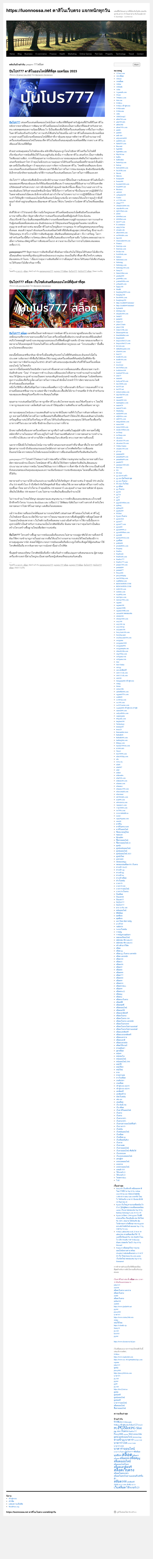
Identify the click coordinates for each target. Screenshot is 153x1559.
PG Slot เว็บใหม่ (122, 483)
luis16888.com (121, 384)
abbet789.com (121, 119)
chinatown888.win (122, 205)
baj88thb (119, 149)
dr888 (118, 213)
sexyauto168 (120, 629)
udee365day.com (122, 756)
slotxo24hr (120, 689)
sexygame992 (121, 645)
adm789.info (120, 122)
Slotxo (118, 686)
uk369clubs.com (122, 797)
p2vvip (118, 451)
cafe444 (119, 192)
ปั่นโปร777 (73, 271)
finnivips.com (121, 246)
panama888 (120, 454)
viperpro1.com (121, 805)
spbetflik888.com (122, 691)
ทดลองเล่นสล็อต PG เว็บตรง (127, 864)
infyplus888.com (122, 313)
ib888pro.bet (120, 311)
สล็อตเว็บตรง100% (121, 1473)
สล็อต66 (119, 969)
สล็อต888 (119, 978)
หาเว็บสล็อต (121, 1077)
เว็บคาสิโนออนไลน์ (123, 1110)
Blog (20, 53)
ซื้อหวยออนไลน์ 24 (123, 843)
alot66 (118, 130)
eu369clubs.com (122, 235)
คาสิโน (119, 824)
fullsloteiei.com (121, 259)
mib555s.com (121, 419)
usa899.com (120, 799)
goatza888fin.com (122, 281)
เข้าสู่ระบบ (13, 1498)
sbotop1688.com (122, 618)
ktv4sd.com (120, 346)
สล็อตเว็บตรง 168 (123, 1018)
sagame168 (120, 605)
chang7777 (120, 203)
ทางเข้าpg (120, 872)
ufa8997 (119, 767)
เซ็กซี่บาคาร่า (131, 1485)
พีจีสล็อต (119, 913)
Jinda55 (119, 316)
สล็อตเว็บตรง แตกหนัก (125, 1021)
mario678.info (121, 408)
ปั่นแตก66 (120, 897)
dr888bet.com (121, 216)
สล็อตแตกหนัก (121, 1042)
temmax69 (120, 726)
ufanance (119, 786)
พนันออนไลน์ (121, 910)
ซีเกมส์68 (119, 837)
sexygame (119, 640)
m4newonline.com (122, 392)
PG (117, 470)
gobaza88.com (121, 284)
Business (29, 53)
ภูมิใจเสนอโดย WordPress (127, 1512)
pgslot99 (119, 527)
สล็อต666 (119, 972)
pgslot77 (119, 521)
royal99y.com (121, 594)
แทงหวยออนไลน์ (122, 1167)
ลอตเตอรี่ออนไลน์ (123, 937)
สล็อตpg (119, 994)
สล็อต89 (119, 980)
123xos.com (120, 73)
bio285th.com (121, 170)
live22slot (119, 365)
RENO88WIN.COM (123, 583)
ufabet (118, 772)
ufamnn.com (120, 783)
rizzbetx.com (120, 591)
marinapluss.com (122, 402)
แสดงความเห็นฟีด (16, 1504)
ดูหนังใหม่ (120, 856)
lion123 (119, 354)
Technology (121, 53)
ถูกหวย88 (119, 859)
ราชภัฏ (119, 932)
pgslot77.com (121, 524)
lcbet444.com (121, 351)
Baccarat (119, 146)
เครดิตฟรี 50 (121, 1094)
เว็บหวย (119, 1142)
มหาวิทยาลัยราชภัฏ (124, 921)
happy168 (119, 286)
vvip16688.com (121, 807)
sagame (118, 602)
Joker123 (119, 321)
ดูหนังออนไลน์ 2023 (123, 853)
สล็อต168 (119, 959)
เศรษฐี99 (119, 1158)
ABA (118, 114)
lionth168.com (121, 357)
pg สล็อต (119, 486)
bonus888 (119, 181)
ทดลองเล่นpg (121, 861)
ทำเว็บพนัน (120, 880)
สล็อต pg (119, 951)
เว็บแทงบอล (121, 1153)
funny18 (119, 270)
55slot (118, 95)
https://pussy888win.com (123, 1373)
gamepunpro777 (46, 271)
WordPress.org (14, 1506)
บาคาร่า (19, 271)
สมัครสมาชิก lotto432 (124, 940)
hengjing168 (120, 294)
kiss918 (116, 1333)
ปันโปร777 (120, 905)
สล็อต (25, 271)
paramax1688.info (122, 465)
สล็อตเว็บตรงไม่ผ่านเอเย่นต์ (126, 1026)
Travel (131, 53)
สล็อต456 (119, 964)
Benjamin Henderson (44, 75)
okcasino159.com (122, 440)
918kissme (120, 111)
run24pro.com (121, 597)
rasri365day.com (122, 578)
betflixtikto (120, 159)
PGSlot (118, 513)
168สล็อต (119, 81)
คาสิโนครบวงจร (122, 826)
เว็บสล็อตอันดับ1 (122, 1140)
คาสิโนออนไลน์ (122, 829)
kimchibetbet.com (122, 335)
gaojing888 (120, 276)
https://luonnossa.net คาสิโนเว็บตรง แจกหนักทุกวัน (58, 10)
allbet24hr (119, 124)
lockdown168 (121, 370)
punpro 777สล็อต (61, 271)
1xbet (118, 89)
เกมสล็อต (119, 1083)
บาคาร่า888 (132, 1443)
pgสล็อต (119, 540)
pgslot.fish (120, 519)
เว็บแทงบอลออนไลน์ (124, 1156)
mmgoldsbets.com (122, 421)
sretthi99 (119, 697)
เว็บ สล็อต (120, 1107)
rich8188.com (121, 589)
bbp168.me (120, 154)
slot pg (118, 667)
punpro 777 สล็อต (61, 565)
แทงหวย (119, 1164)
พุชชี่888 (119, 915)
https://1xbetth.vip (120, 1325)
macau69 (119, 397)
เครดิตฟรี (120, 1091)
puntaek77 (120, 570)
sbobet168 (120, 616)
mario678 (119, 405)
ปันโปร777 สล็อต (84, 271)
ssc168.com (120, 702)
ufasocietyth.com (122, 791)
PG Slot (119, 473)
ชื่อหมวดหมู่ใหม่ (122, 832)
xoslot (118, 816)
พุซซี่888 (119, 918)
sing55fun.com (121, 654)
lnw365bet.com (121, 367)
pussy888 (117, 1312)
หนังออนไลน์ (121, 1059)
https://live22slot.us (121, 1389)
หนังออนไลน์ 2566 (123, 1061)
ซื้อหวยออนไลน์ (122, 840)
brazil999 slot (121, 186)
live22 (140, 1425)
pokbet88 (119, 543)
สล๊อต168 (120, 1481)
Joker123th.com (122, 330)
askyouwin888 (121, 138)
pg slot (116, 1330)
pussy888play (121, 575)
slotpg (118, 683)
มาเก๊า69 (119, 924)
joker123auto (121, 324)
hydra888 (119, 308)
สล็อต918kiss (121, 986)
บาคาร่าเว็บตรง (122, 891)
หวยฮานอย (120, 1075)
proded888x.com (122, 546)
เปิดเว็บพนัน (121, 1096)
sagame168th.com (122, 610)
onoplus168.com (122, 448)
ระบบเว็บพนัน (121, 929)
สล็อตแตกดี (120, 1040)
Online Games (85, 53)
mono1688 (120, 424)
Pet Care (98, 53)
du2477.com (120, 222)
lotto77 (118, 375)
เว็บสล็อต (119, 1134)
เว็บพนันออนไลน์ (122, 1131)
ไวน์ (117, 1180)
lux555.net (120, 386)
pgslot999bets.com (123, 532)
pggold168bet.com (122, 502)
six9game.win (121, 656)
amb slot (119, 135)
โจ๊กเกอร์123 (121, 1172)
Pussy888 (119, 573)
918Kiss (119, 103)
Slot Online (120, 664)
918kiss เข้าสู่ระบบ (123, 105)
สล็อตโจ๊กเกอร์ (121, 1045)
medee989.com (121, 413)
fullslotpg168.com (122, 267)
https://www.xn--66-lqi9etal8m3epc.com (128, 1359)
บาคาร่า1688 (119, 1446)
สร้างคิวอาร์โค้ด (122, 945)
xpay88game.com (122, 818)
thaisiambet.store (122, 732)
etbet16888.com (121, 232)
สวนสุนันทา (120, 1048)
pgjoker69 (119, 510)
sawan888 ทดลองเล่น (124, 613)
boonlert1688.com (122, 184)
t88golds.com (121, 718)
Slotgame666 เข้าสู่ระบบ (125, 681)
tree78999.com (121, 753)
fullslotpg (119, 262)
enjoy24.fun (120, 227)
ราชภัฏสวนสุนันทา (123, 934)
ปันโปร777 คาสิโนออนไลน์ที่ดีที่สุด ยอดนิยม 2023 (43, 71)
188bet (118, 84)
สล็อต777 (119, 975)
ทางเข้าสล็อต (121, 878)
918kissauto (120, 108)
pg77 (118, 497)
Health (62, 53)
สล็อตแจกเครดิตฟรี (123, 1034)
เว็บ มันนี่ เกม (121, 1104)
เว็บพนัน (119, 1129)
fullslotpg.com (121, 265)
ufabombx (119, 775)
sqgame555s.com (122, 694)
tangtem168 (120, 721)
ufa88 (118, 764)
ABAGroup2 (120, 116)
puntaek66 (120, 567)
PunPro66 (119, 554)
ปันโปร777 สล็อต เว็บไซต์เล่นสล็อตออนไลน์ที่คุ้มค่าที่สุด (47, 281)
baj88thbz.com (121, 151)
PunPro (119, 551)
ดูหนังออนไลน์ (121, 851)
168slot (118, 78)
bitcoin (118, 173)
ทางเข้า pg (120, 870)
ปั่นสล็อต (119, 894)
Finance (53, 53)
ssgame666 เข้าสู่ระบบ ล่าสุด (126, 708)
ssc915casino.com (122, 705)
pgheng (118, 505)
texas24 (119, 729)
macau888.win (121, 400)
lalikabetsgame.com (123, 348)
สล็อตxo (119, 996)
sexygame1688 (121, 643)
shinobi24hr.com (122, 651)
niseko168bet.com (122, 429)
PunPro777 (120, 559)
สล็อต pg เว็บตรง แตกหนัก (126, 953)
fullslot (118, 257)
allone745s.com (121, 127)
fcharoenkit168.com (123, 240)
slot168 (118, 678)
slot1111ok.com (122, 672)
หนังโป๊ (119, 1064)
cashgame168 (121, 195)
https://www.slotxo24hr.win (123, 1317)
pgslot (116, 1309)
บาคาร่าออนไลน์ (122, 888)
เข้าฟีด (11, 1501)
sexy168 (119, 621)
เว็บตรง (119, 1113)
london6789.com (122, 373)
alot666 (118, 132)
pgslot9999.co (121, 529)
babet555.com (121, 143)
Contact (140, 53)
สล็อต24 (119, 961)
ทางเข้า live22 (121, 867)
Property (109, 53)
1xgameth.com (121, 92)
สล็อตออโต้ (120, 1010)
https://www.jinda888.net (123, 1306)
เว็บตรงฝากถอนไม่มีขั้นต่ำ (126, 1123)
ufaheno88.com (121, 780)
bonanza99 (120, 178)
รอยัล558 (119, 926)
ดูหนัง (118, 845)
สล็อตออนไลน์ (121, 1007)
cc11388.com (121, 200)
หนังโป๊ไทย (118, 1322)
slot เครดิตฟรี (121, 670)
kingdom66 (120, 338)
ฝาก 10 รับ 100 (121, 907)
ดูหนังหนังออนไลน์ (123, 848)
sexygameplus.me (122, 648)
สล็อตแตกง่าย (121, 1037)
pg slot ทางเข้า (121, 475)
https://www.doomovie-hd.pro (124, 1341)
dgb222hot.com (121, 211)
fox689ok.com (121, 254)
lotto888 (119, 378)
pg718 (118, 494)
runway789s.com (122, 600)
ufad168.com (121, 778)
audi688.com (120, 141)
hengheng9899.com (123, 292)
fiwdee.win (120, 251)
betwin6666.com (122, 168)
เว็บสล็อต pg (121, 1137)
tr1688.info (120, 748)
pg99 (118, 500)
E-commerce (41, 53)
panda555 (119, 462)
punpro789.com (121, 564)
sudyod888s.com (122, 713)
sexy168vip (120, 627)
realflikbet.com (121, 581)
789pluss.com (121, 97)
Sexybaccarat (121, 635)
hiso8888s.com (121, 297)
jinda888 (119, 319)
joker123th (120, 327)
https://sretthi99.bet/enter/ (125, 303)
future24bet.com (122, 273)
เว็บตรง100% (121, 1118)
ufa (117, 759)
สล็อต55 (119, 967)
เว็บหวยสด (120, 1145)
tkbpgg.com (120, 743)
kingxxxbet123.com (123, 340)
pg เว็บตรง (120, 489)
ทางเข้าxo (120, 875)
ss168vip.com (121, 699)
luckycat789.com (122, 381)
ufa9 (117, 770)
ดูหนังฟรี (117, 1394)
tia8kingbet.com (121, 740)
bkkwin (119, 176)
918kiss (116, 1354)
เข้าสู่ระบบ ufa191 (123, 1086)
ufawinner (119, 794)
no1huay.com (121, 435)
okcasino (119, 438)
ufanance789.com (122, 789)
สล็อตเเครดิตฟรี (122, 1032)
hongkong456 (121, 300)
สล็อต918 (119, 983)
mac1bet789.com (122, 394)
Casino (118, 197)
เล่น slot (119, 1099)
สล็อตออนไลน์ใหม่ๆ (121, 1464)
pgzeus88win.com (122, 537)
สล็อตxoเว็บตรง (122, 999)
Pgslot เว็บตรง (121, 516)
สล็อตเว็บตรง (121, 1015)
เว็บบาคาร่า (121, 1126)
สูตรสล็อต (120, 1050)
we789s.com (120, 810)
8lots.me (119, 100)
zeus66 (118, 821)
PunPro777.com (122, 562)
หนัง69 (118, 1053)
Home (12, 53)
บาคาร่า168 (120, 886)
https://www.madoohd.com (123, 1357)
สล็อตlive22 (120, 991)
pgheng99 (119, 508)
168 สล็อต (120, 76)
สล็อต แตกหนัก (122, 956)
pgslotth (119, 535)
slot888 (116, 1303)
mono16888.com (122, 427)
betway (118, 165)
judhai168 (117, 1301)
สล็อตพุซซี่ (120, 1005)
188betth (119, 87)
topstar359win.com (123, 745)
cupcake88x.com (122, 208)
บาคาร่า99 (138, 1440)
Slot (117, 662)
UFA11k (119, 762)
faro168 (119, 238)
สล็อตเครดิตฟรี (122, 1013)
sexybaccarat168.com (123, 637)
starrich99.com (121, 710)
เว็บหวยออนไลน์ (122, 1148)
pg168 (118, 492)
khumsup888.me (122, 332)
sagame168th (121, 608)
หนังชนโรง (120, 1056)
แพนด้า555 (120, 1169)
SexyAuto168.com (123, 632)
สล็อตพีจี (119, 1002)
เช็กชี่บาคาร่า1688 (120, 1485)
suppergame (120, 716)
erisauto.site (120, 230)
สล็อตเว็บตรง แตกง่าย (122, 1290)
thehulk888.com (122, 737)
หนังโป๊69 (119, 1067)
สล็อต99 (119, 988)
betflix (118, 157)
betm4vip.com (121, 162)
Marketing (72, 53)
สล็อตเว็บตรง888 (122, 1023)
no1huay (119, 432)
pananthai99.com (122, 456)
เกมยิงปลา (120, 1080)
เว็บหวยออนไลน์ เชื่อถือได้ (126, 1150)
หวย (118, 1072)
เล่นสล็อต (119, 1102)
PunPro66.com (121, 556)
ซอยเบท (119, 834)
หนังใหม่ (119, 1069)
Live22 (118, 362)
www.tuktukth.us (122, 813)
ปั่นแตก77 (120, 899)
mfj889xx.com (121, 416)
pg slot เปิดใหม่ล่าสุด (124, 478)
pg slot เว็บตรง (121, 481)
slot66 (116, 1295)
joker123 (117, 1285)
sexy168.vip (120, 624)
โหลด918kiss (121, 1177)
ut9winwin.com (121, 802)
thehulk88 (119, 735)
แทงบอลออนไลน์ (122, 1161)
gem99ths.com (121, 278)
